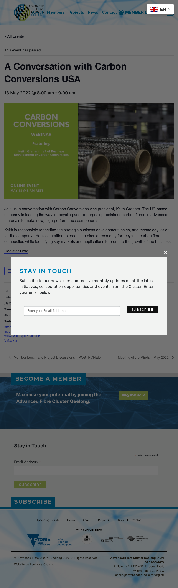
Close (165, 253)
